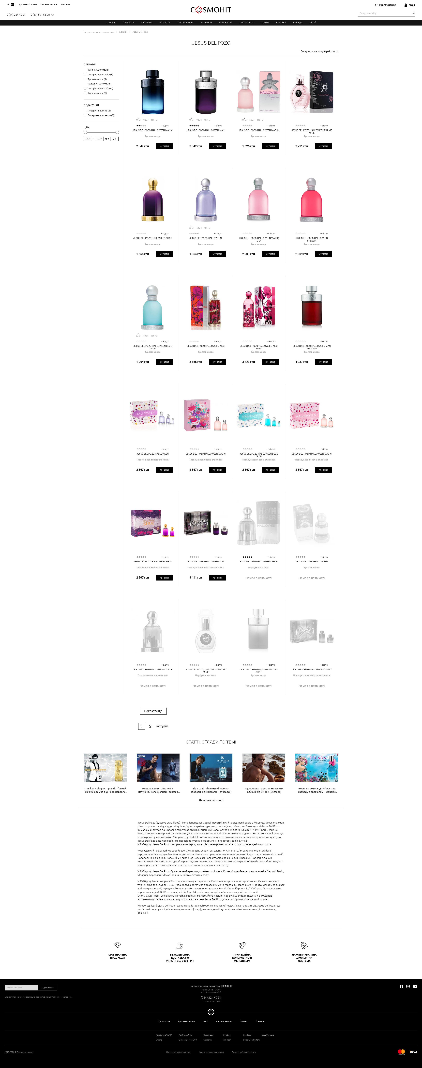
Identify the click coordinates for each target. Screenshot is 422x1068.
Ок (114, 138)
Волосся (164, 22)
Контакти (260, 1021)
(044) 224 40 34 (211, 997)
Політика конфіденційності (178, 1052)
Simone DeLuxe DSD (188, 1040)
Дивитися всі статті (211, 800)
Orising (159, 1040)
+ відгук (165, 125)
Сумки (265, 22)
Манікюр (206, 22)
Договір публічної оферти (244, 1052)
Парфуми (128, 22)
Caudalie (247, 1035)
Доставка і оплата (186, 1021)
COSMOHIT (211, 10)
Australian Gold (185, 1035)
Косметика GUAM (164, 1035)
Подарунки (247, 22)
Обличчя (146, 22)
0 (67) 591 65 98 (40, 14)
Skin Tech (227, 1040)
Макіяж (111, 22)
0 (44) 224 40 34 (16, 14)
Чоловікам (225, 22)
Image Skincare (267, 1035)
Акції (313, 22)
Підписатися (47, 987)
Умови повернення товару (211, 1052)
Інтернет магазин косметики (99, 32)
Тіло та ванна (185, 22)
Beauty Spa (208, 1035)
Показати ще (153, 711)
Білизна (281, 22)
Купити (164, 146)
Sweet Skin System (251, 1040)
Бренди (297, 22)
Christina (226, 1035)
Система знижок (224, 1021)
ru (8, 4)
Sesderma (208, 1040)
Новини (243, 1021)
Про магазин (164, 1021)
